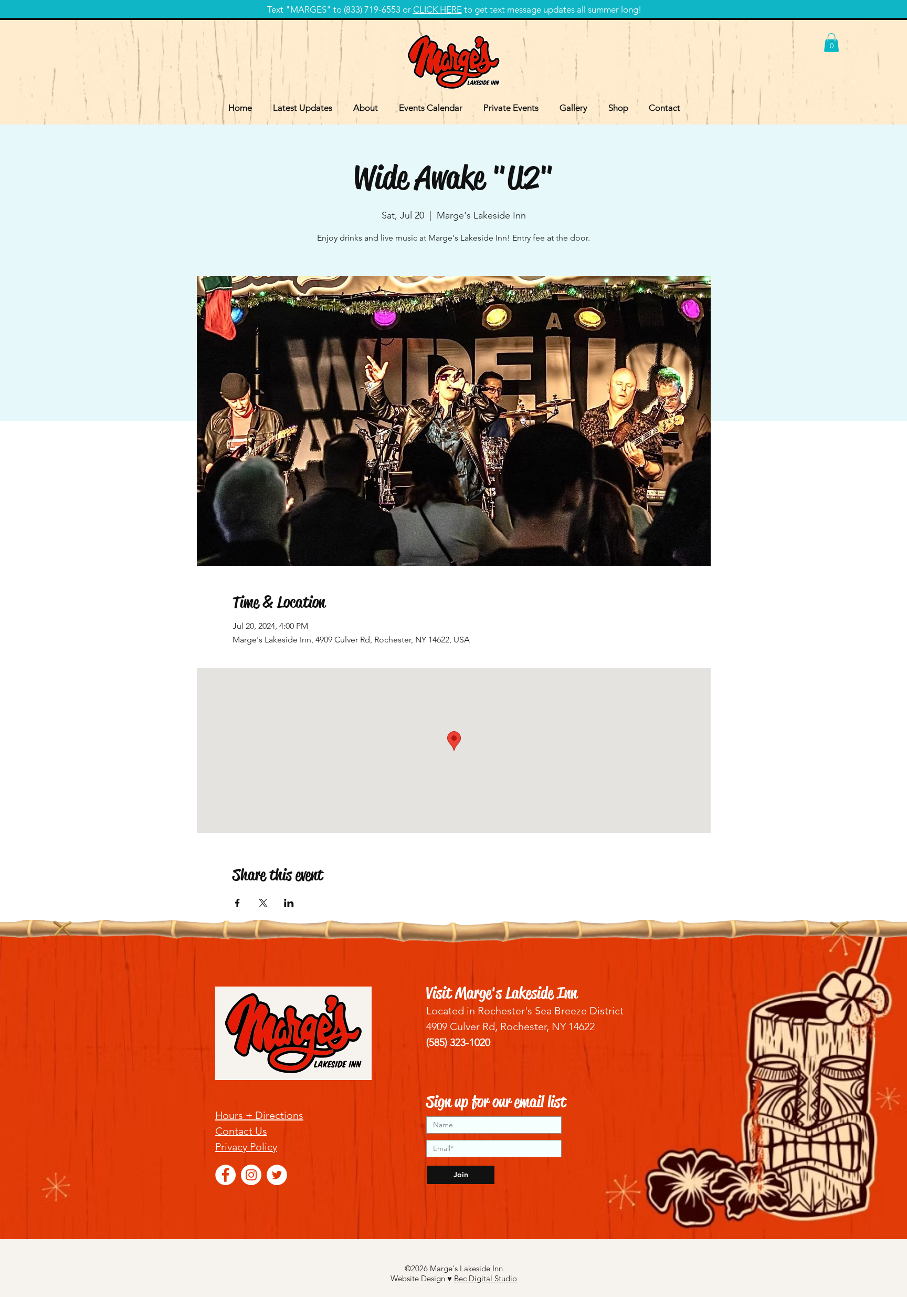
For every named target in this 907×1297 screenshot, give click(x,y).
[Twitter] (277, 1175)
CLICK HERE (437, 9)
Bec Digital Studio (485, 1278)
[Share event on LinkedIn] (289, 903)
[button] (831, 42)
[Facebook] (225, 1175)
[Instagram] (251, 1175)
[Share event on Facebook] (237, 903)
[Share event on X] (263, 903)
